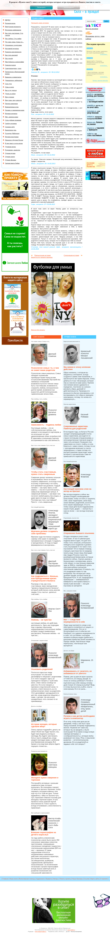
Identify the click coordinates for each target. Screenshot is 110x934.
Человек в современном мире (14, 110)
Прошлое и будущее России (14, 140)
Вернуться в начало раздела (41, 257)
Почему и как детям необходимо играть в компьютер (79, 717)
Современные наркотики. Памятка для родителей (76, 427)
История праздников (11, 137)
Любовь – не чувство (41, 620)
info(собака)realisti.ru (40, 931)
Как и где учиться (11, 90)
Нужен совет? (38, 18)
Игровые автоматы (11, 113)
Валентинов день (10, 130)
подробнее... (104, 54)
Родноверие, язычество (71, 518)
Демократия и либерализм (13, 80)
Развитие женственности (39, 751)
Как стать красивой (11, 55)
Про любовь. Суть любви (39, 399)
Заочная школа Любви (12, 163)
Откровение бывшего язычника (79, 533)
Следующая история (71, 255)
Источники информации (13, 30)
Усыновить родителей (42, 669)
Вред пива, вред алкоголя (13, 100)
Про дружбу (9, 58)
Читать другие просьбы (100, 80)
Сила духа (8, 84)
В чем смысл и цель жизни (14, 143)
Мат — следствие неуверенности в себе (74, 621)
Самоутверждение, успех (13, 68)
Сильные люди (10, 127)
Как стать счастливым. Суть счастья (43, 445)
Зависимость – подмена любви (46, 425)
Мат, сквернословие (70, 591)
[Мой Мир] (37, 69)
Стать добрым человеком (13, 120)
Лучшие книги (10, 157)
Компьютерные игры (70, 694)
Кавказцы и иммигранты (13, 77)
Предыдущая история (42, 255)
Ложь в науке (9, 87)
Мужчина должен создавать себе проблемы (44, 532)
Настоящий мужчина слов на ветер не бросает (77, 490)
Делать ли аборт (36, 706)
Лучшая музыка (10, 153)
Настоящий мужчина (37, 507)
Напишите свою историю (40, 23)
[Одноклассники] (35, 69)
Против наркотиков (70, 404)
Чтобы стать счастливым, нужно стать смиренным (43, 473)
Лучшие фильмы (10, 160)
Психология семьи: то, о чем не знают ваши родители (45, 369)
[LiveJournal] (39, 69)
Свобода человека (11, 123)
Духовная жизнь (10, 147)
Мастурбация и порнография (40, 813)
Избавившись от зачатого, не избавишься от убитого (78, 672)
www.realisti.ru (71, 929)
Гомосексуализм (10, 65)
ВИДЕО (7, 20)
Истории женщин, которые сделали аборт (44, 725)
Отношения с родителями (39, 640)
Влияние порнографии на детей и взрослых (43, 833)
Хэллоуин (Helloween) (12, 133)
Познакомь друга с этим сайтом (95, 37)
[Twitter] (33, 69)
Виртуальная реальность (72, 341)
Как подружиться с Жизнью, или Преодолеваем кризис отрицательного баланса (44, 578)
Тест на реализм (92, 28)
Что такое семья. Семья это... (40, 341)
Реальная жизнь (10, 23)
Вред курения (9, 97)
